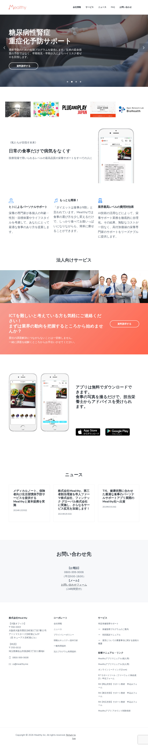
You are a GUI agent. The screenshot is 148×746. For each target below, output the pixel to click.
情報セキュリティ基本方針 (66, 640)
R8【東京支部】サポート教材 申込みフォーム (117, 695)
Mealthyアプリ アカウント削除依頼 (114, 710)
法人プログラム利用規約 (65, 651)
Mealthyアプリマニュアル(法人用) (113, 664)
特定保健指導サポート (108, 623)
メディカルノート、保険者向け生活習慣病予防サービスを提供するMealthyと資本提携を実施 (29, 498)
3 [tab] (76, 81)
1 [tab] (67, 81)
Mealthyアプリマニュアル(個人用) (113, 658)
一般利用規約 (60, 646)
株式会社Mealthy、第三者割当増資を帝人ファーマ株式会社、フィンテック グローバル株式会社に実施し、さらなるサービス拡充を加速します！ (74, 500)
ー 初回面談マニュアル (109, 634)
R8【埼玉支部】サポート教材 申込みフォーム (117, 704)
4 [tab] (80, 81)
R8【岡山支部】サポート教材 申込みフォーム (117, 686)
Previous (4, 47)
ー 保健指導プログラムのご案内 (113, 629)
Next (143, 47)
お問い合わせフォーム (74, 585)
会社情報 (58, 623)
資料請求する (23, 61)
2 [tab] (72, 81)
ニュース (58, 629)
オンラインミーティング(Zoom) (112, 669)
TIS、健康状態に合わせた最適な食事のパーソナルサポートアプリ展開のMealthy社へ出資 (118, 496)
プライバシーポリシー (64, 634)
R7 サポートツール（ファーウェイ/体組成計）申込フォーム (117, 677)
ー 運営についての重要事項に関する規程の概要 (118, 642)
